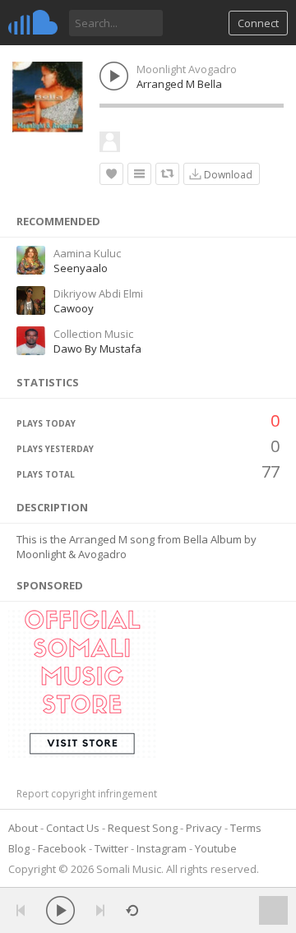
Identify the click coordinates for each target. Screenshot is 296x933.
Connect (258, 23)
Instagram (161, 848)
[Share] (167, 174)
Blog (19, 848)
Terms (245, 827)
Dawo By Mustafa (97, 348)
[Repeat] (132, 910)
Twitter (111, 848)
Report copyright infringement (86, 794)
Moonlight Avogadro (186, 69)
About (23, 827)
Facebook (62, 848)
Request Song (143, 827)
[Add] (139, 174)
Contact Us (72, 827)
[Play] (60, 910)
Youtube (216, 848)
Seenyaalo (80, 268)
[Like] (111, 174)
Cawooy (73, 308)
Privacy (204, 827)
